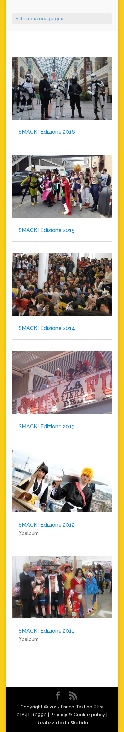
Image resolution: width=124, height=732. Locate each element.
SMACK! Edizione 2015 (47, 230)
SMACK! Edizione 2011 (46, 631)
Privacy (58, 714)
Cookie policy (89, 714)
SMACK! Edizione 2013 (47, 426)
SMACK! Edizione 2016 (47, 132)
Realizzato (49, 722)
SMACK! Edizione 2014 (47, 328)
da (66, 722)
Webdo (79, 722)
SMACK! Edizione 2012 (47, 525)
